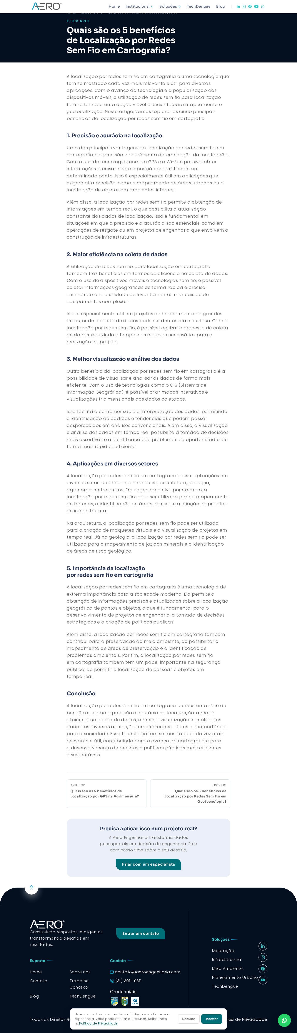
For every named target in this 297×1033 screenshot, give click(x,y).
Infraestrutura (226, 959)
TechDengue (198, 6)
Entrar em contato (140, 933)
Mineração (223, 950)
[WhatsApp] (263, 6)
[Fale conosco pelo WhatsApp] (284, 1020)
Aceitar (212, 1019)
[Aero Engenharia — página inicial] (53, 6)
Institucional (138, 6)
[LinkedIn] (238, 6)
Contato (38, 981)
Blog (220, 6)
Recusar (188, 1019)
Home (114, 6)
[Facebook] (250, 6)
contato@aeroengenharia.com (147, 972)
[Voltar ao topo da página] (31, 887)
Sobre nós (80, 972)
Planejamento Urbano (235, 977)
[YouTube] (256, 6)
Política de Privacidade (242, 1019)
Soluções (168, 6)
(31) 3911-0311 (128, 981)
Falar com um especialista (148, 864)
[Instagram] (244, 6)
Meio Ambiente (227, 968)
